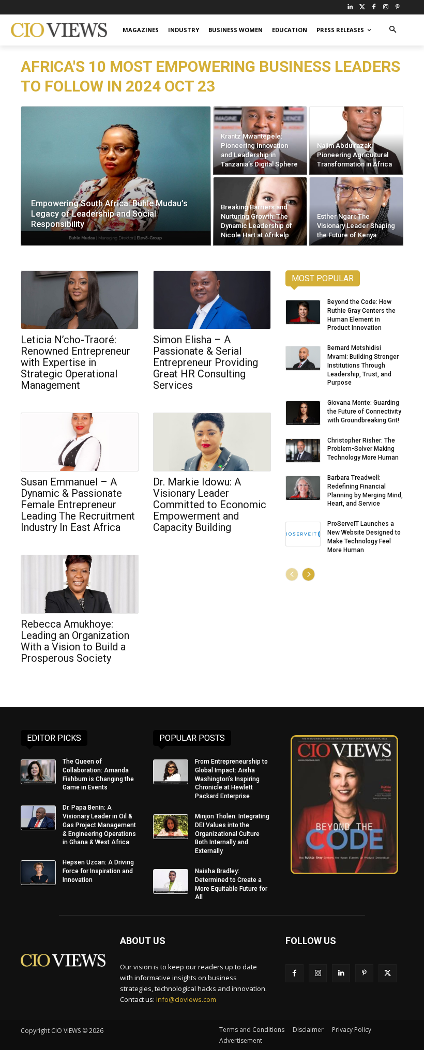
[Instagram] (385, 7)
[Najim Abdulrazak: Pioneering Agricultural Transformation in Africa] (356, 140)
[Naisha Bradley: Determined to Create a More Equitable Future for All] (170, 881)
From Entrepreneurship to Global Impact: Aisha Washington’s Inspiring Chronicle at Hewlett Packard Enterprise (231, 779)
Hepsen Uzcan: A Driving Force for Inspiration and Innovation (98, 871)
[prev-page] (291, 574)
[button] (392, 30)
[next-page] (308, 574)
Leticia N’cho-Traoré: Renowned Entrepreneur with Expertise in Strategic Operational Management (75, 362)
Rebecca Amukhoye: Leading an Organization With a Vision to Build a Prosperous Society (75, 641)
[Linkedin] (341, 973)
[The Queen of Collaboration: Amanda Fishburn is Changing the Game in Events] (38, 771)
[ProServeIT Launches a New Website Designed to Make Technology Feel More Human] (303, 534)
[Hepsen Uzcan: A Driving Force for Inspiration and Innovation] (38, 872)
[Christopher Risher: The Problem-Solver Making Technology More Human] (303, 450)
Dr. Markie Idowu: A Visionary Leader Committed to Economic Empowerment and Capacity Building (209, 505)
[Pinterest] (397, 7)
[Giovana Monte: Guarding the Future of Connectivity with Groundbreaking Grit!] (303, 413)
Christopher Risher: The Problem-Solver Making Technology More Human (363, 449)
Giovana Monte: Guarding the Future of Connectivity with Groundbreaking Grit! (364, 411)
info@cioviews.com (186, 999)
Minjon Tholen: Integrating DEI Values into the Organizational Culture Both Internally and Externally (232, 834)
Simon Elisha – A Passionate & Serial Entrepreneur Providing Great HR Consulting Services (205, 362)
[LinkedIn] (350, 7)
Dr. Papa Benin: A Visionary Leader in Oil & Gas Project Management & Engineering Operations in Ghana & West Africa (99, 825)
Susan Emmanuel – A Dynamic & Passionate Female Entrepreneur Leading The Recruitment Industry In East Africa (78, 505)
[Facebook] (374, 7)
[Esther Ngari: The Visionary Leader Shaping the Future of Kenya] (356, 211)
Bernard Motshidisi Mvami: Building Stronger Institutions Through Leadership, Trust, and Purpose (363, 365)
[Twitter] (362, 7)
